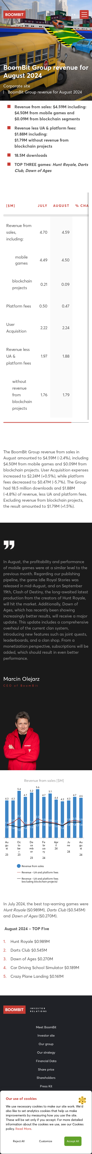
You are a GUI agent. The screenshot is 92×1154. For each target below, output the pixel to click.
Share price (46, 1069)
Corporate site (16, 86)
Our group (46, 1044)
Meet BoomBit (46, 1027)
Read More (23, 1129)
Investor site (46, 1035)
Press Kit (46, 1086)
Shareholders (46, 1078)
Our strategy (46, 1052)
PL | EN (69, 14)
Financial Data (46, 1061)
